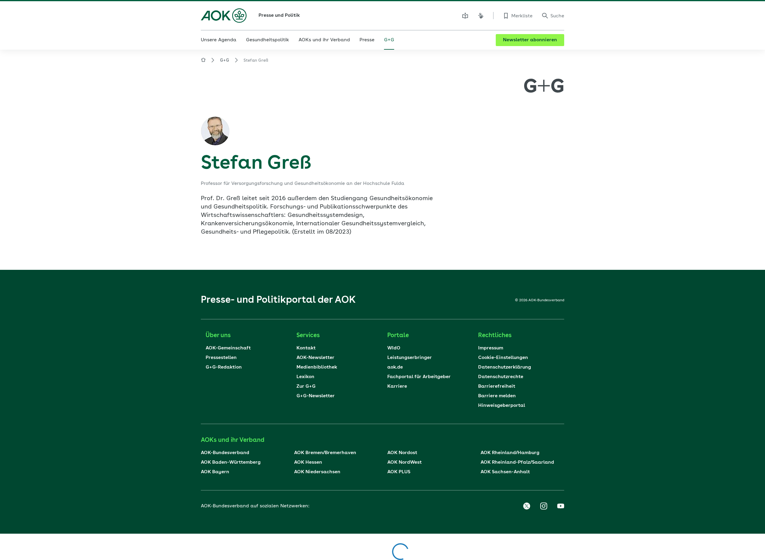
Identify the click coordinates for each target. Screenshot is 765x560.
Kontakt (306, 348)
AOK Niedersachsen (317, 472)
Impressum (490, 348)
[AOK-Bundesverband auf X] (526, 506)
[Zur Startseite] (224, 15)
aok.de (395, 367)
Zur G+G (306, 386)
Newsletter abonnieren (530, 40)
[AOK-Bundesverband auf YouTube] (560, 506)
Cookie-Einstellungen (503, 357)
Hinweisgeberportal (501, 405)
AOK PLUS (398, 472)
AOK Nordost (402, 453)
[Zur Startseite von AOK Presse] (203, 60)
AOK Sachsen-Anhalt (505, 472)
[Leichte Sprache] (465, 15)
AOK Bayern (215, 472)
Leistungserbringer (409, 357)
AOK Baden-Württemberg (231, 462)
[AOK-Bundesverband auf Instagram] (543, 506)
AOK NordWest (404, 462)
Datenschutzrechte (500, 377)
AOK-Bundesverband (225, 453)
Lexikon (305, 377)
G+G (224, 60)
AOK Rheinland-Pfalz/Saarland (517, 462)
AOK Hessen (308, 462)
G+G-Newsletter (315, 396)
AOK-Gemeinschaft (228, 348)
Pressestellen (221, 357)
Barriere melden (497, 396)
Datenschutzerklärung (504, 367)
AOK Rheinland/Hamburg (510, 453)
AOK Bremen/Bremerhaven (325, 453)
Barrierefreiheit (496, 386)
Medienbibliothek (316, 367)
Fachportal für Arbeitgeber (419, 377)
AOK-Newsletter (315, 357)
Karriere (397, 386)
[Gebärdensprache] (481, 15)
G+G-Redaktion (224, 367)
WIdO (393, 348)
